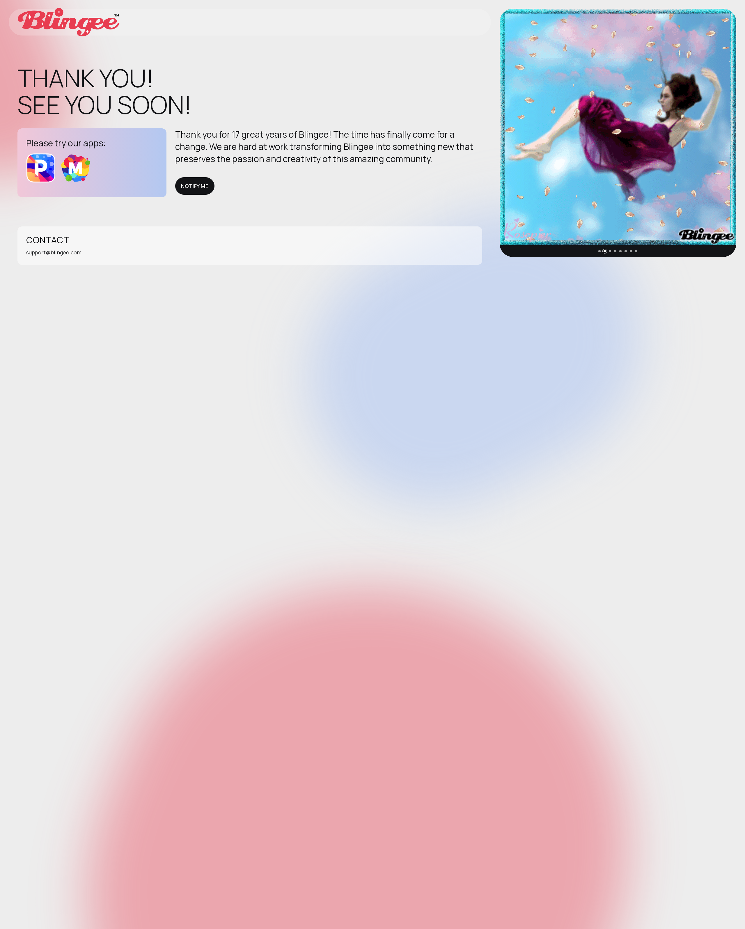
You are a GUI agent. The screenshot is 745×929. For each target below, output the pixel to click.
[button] (599, 251)
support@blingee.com (53, 252)
